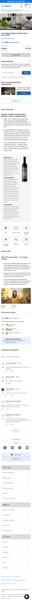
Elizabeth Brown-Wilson (13, 415)
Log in (7, 356)
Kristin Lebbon (10, 377)
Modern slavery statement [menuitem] (8, 583)
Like (6, 371)
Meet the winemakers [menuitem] (9, 510)
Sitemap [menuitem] (5, 493)
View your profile (2, 356)
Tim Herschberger (11, 363)
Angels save (4, 50)
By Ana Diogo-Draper (8, 38)
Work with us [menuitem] (6, 525)
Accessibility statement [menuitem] (19, 580)
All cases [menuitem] (5, 547)
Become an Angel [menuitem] (8, 488)
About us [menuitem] (6, 505)
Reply (9, 383)
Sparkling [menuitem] (5, 568)
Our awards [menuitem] (6, 515)
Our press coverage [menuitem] (8, 520)
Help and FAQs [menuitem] (7, 478)
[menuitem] (5, 447)
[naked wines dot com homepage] (6, 6)
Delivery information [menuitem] (8, 472)
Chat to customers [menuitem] (8, 483)
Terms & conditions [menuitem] (6, 576)
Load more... (16, 430)
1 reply (11, 371)
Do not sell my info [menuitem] (6, 580)
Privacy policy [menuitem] (17, 576)
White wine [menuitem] (6, 557)
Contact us (16, 443)
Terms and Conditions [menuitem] (9, 498)
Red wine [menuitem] (5, 552)
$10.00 (29, 50)
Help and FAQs (16, 439)
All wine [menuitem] (5, 542)
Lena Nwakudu (10, 389)
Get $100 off (11, 1)
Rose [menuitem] (4, 562)
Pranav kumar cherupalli (13, 401)
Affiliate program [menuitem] (8, 530)
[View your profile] (2, 363)
